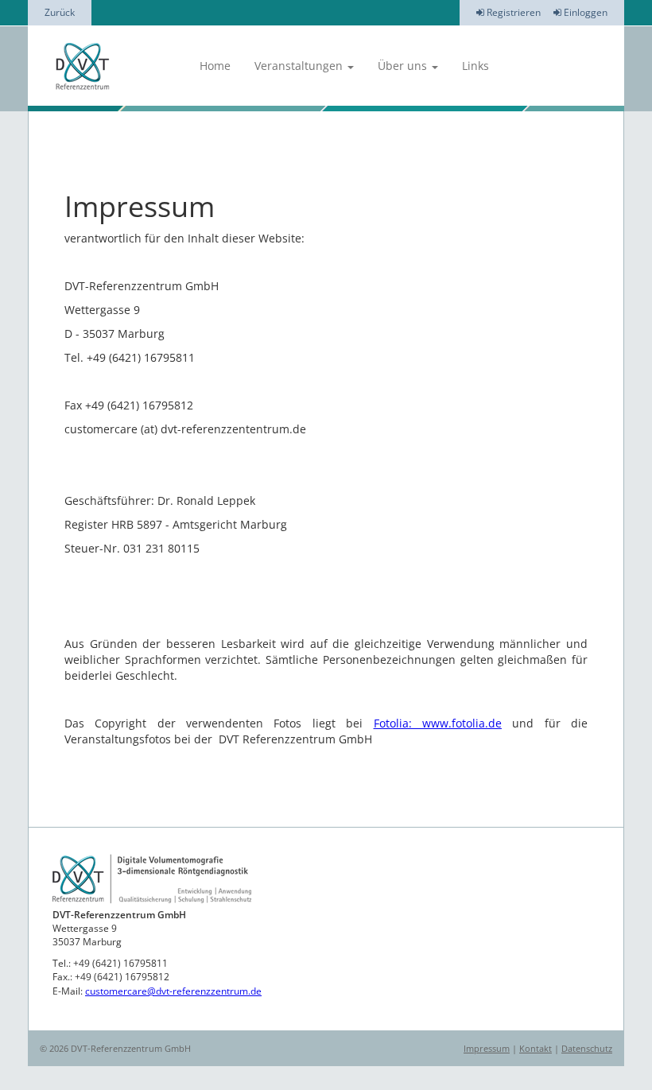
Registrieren (512, 12)
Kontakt (535, 1048)
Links (475, 65)
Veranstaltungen (300, 65)
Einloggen (584, 12)
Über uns (404, 65)
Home (215, 65)
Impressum (487, 1048)
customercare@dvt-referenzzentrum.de (173, 991)
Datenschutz (586, 1048)
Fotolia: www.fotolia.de (438, 723)
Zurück (60, 12)
